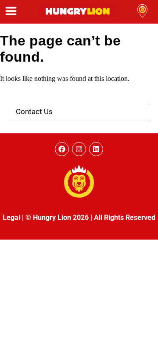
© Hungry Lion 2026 (57, 217)
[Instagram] (79, 149)
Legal (11, 217)
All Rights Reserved (124, 217)
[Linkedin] (96, 149)
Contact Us (34, 111)
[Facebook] (62, 149)
